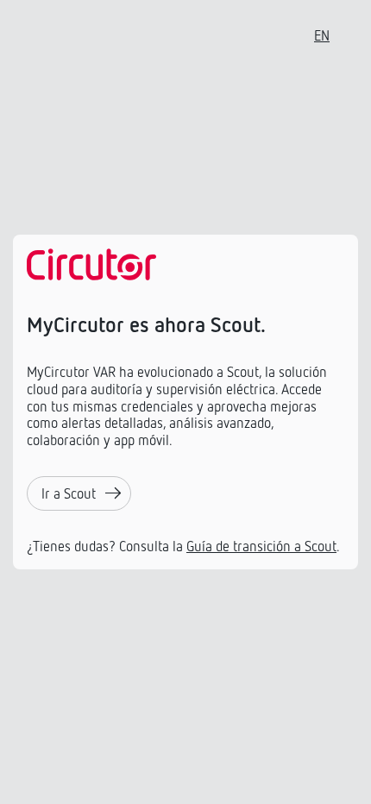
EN (322, 35)
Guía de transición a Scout (261, 546)
